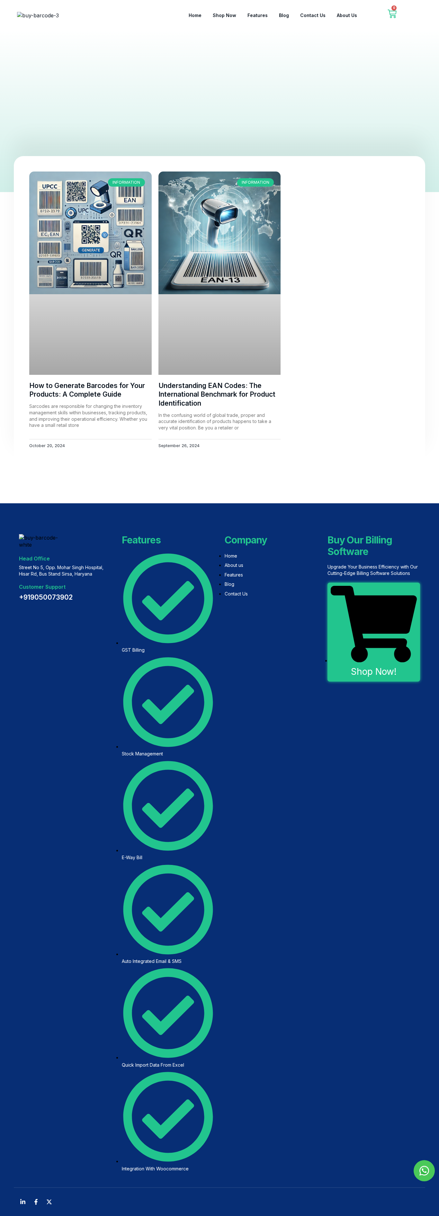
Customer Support (42, 587)
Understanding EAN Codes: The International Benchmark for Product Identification (216, 394)
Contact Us (313, 15)
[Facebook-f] (36, 1202)
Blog (284, 15)
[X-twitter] (49, 1202)
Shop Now (224, 15)
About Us (347, 15)
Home (195, 15)
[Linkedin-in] (23, 1202)
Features (257, 15)
